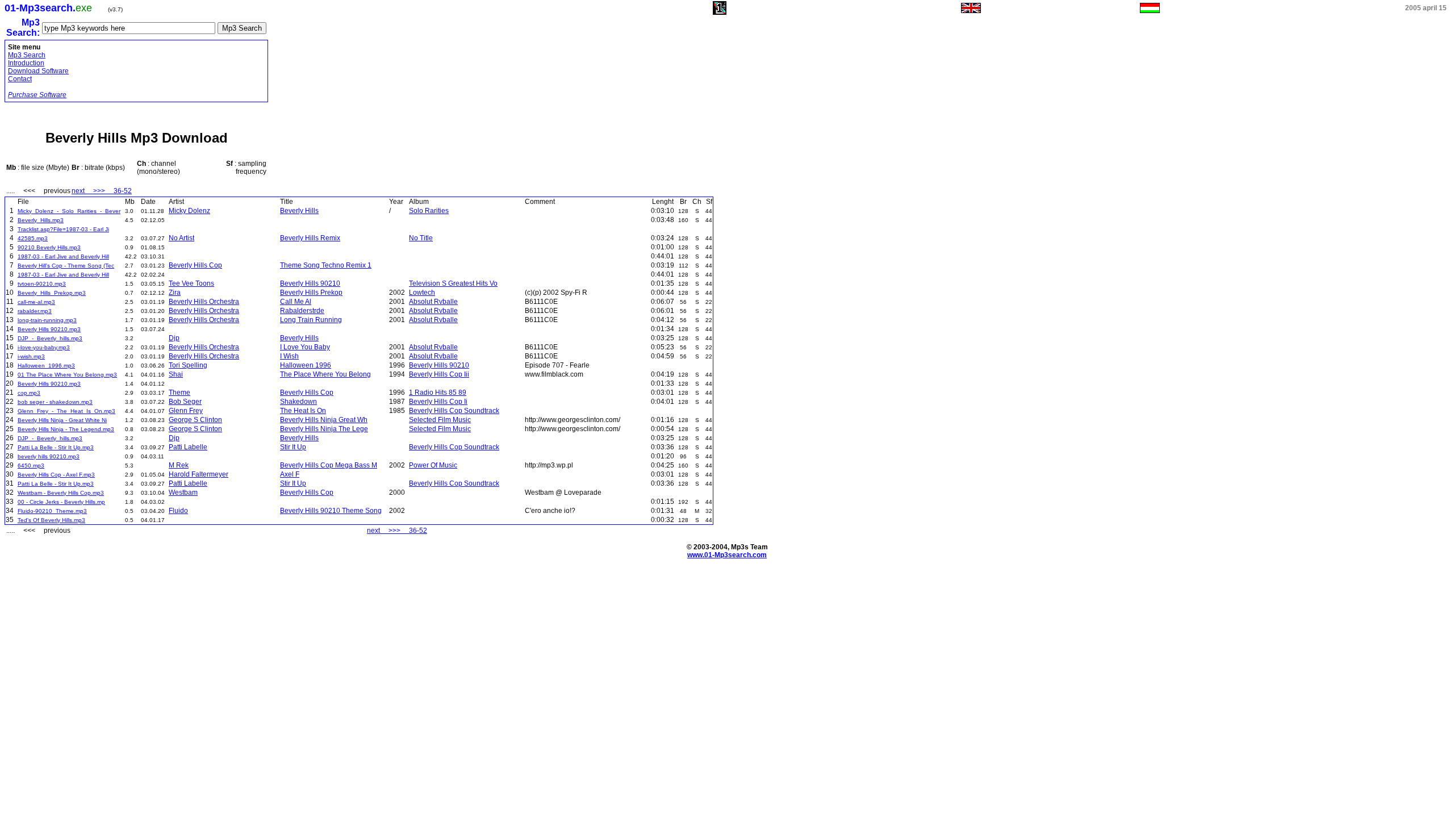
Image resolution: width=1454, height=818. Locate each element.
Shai (176, 374)
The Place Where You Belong (325, 374)
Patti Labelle (188, 447)
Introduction (26, 63)
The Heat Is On (303, 411)
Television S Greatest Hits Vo (453, 283)
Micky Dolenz (189, 211)
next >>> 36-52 (102, 191)
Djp (174, 338)
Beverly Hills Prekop (311, 293)
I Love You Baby (305, 347)
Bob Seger (185, 402)
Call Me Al (295, 302)
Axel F (289, 474)
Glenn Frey (186, 411)
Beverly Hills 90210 (310, 283)
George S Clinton (195, 420)
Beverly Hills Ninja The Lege (324, 429)
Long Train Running (311, 320)
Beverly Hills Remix (310, 238)
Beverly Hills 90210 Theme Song (331, 511)
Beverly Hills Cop (195, 265)
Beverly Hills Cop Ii (438, 402)
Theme (179, 393)
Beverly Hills (299, 211)
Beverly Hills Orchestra (204, 302)
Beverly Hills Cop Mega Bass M (328, 465)
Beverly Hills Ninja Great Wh (323, 420)
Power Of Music (433, 465)
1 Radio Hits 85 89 (437, 393)
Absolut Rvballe (433, 302)
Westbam (183, 492)
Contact (20, 79)
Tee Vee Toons (191, 283)
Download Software (38, 71)
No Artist (181, 238)
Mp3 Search (26, 55)
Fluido (178, 511)
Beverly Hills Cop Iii (439, 374)
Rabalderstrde (302, 311)
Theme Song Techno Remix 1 (325, 265)
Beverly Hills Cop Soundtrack (454, 411)
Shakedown (298, 402)
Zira (175, 293)
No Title (421, 238)
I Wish (289, 356)
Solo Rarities (429, 211)
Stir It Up (293, 447)
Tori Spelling (188, 365)
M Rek (179, 465)
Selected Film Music (440, 420)
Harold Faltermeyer (198, 474)
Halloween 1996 (305, 365)
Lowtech (422, 293)
